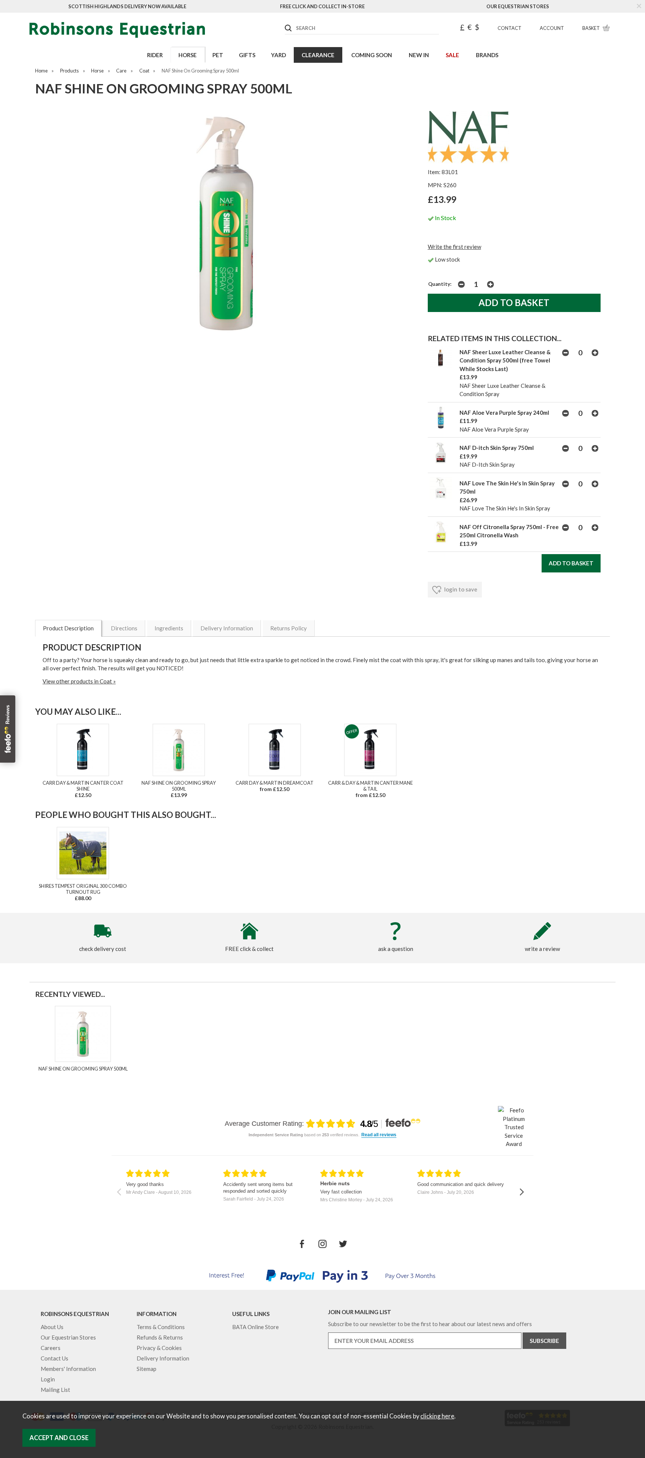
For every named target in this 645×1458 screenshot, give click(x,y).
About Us (52, 1326)
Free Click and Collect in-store (322, 6)
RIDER (155, 55)
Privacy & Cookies (159, 1347)
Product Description (68, 628)
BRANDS (487, 55)
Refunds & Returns (160, 1337)
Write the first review (454, 246)
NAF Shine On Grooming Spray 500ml (178, 786)
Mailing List (55, 1389)
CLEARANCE (318, 55)
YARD (278, 55)
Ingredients (169, 628)
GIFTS (247, 55)
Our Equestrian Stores (517, 6)
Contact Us (54, 1358)
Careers (50, 1347)
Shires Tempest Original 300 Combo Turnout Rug (83, 889)
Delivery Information (226, 628)
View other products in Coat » (79, 681)
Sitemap (146, 1368)
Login (48, 1379)
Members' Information (68, 1368)
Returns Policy (288, 628)
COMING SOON (371, 55)
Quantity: (440, 284)
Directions (124, 628)
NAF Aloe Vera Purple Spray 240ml (504, 412)
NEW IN (419, 55)
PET (217, 55)
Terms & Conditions (161, 1326)
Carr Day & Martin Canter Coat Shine (83, 786)
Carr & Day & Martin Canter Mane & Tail (370, 786)
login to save (460, 589)
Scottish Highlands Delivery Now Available (127, 6)
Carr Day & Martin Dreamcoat (275, 783)
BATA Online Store (255, 1326)
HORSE (187, 55)
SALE (452, 55)
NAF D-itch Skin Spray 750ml (496, 447)
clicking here (437, 1416)
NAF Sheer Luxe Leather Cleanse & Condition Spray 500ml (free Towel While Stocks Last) (505, 360)
